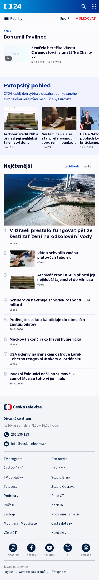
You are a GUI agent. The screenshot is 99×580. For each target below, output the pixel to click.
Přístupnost (58, 572)
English (9, 572)
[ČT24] (12, 6)
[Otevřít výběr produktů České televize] (94, 6)
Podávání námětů (65, 514)
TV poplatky (13, 477)
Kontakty (58, 532)
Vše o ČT (10, 532)
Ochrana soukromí (32, 572)
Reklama (58, 468)
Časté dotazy (61, 523)
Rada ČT (57, 495)
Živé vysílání (13, 468)
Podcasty (11, 495)
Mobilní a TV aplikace (20, 523)
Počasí (9, 505)
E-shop (9, 514)
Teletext (10, 486)
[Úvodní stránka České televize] (23, 406)
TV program (13, 458)
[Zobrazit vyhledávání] (84, 6)
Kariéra (57, 505)
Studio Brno (60, 477)
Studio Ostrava (63, 486)
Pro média (59, 458)
